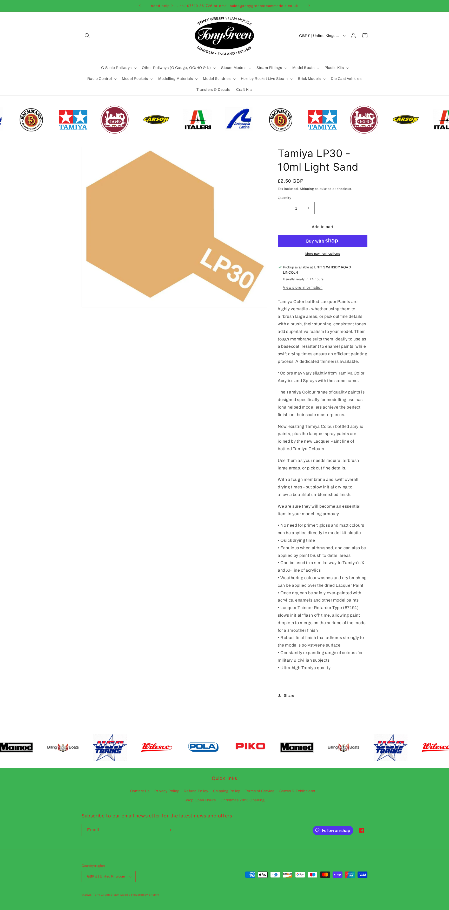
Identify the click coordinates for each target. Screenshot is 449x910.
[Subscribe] (169, 830)
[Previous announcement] (140, 5)
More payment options (322, 253)
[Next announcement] (309, 5)
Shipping (307, 189)
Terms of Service (260, 791)
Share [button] (289, 695)
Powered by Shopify (145, 894)
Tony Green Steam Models (111, 894)
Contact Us (140, 791)
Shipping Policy (226, 791)
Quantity (284, 197)
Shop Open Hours (200, 800)
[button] (87, 35)
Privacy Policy (166, 791)
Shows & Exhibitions (297, 791)
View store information (302, 287)
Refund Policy (196, 791)
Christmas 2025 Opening (243, 800)
